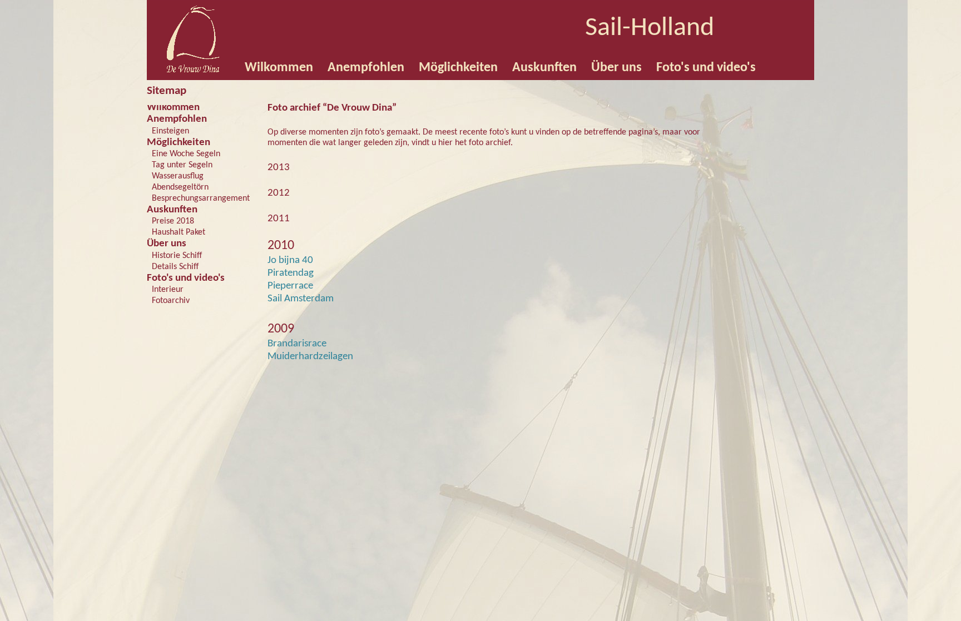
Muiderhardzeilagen (310, 356)
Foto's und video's (186, 278)
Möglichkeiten (178, 142)
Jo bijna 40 (290, 260)
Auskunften (172, 210)
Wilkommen (173, 107)
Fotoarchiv (171, 300)
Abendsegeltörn (180, 187)
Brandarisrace (297, 344)
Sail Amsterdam (301, 299)
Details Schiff (175, 266)
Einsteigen (170, 131)
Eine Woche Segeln (186, 154)
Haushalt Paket (178, 232)
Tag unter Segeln (182, 165)
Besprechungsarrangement (201, 198)
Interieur (168, 289)
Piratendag (291, 273)
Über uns (166, 244)
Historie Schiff (177, 255)
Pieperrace (290, 286)
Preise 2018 (173, 221)
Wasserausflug (178, 176)
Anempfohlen (177, 119)
